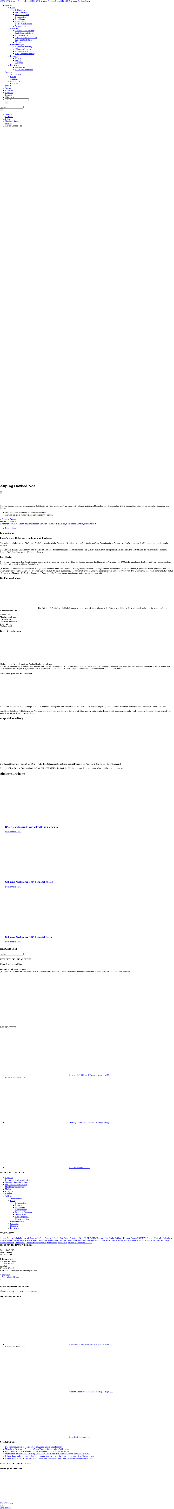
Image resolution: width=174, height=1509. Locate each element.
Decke (111, 1238)
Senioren (156, 1240)
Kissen (28, 1240)
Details (8, 832)
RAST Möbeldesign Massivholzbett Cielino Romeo (31, 827)
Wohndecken (51, 1243)
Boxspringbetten (22, 1217)
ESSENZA (141, 1238)
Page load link (5, 1508)
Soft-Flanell (165, 1240)
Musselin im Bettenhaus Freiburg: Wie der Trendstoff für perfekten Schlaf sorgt (37, 1449)
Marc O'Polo (87, 1240)
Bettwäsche (14, 65)
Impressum (6, 1275)
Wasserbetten (20, 1214)
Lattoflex (62, 1240)
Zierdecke (72, 1243)
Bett (68, 524)
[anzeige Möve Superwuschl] (87, 1022)
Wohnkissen (62, 1243)
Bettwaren (14, 56)
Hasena (3, 1240)
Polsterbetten (20, 1203)
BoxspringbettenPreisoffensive (17, 1180)
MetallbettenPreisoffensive (15, 1187)
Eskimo (134, 1238)
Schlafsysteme (16, 1198)
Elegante (126, 1238)
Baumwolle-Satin (37, 1238)
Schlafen (43, 524)
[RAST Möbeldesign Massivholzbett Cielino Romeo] (89, 800)
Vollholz (30, 1243)
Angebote (9, 1178)
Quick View (16, 832)
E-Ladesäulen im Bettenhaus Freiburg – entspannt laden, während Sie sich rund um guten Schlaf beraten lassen (49, 1456)
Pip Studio (132, 1240)
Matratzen (14, 28)
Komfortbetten (21, 1210)
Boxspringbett (102, 1238)
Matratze (123, 1240)
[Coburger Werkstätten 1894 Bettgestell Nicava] (89, 855)
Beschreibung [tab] (10, 528)
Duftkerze (119, 1238)
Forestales (158, 1238)
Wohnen (8, 1194)
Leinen (69, 1240)
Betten (12, 8)
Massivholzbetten (32, 524)
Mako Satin (77, 1240)
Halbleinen (167, 1238)
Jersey (22, 1240)
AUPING (14, 524)
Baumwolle (25, 1238)
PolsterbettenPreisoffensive (16, 1184)
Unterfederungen (17, 44)
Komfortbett (36, 1240)
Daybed (80, 524)
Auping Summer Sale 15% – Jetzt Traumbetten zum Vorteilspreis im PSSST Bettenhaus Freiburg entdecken (48, 1458)
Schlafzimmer (146, 1240)
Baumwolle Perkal (52, 1238)
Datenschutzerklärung (10, 1277)
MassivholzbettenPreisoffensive (17, 1182)
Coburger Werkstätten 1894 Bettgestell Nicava (29, 881)
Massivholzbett (90, 524)
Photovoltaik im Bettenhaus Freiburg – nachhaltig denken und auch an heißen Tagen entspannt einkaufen (47, 1454)
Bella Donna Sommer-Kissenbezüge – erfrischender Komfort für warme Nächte (37, 1451)
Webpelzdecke (40, 1243)
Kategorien (9, 1191)
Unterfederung (20, 1243)
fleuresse (150, 1238)
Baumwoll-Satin (13, 1238)
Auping (62, 524)
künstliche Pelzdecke (49, 1240)
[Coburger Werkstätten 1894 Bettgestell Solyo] (89, 910)
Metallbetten (20, 1207)
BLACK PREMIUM (88, 1238)
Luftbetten (19, 1205)
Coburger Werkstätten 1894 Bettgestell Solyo (28, 937)
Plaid (139, 1240)
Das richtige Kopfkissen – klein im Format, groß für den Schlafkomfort (33, 1447)
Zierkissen (80, 1243)
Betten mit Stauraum (23, 1212)
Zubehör (88, 1243)
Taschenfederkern (7, 1243)
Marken (8, 1189)
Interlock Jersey (12, 1240)
